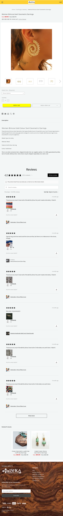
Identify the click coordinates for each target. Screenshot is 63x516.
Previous (3, 81)
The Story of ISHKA (37, 478)
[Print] (8, 114)
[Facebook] (2, 114)
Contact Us (35, 480)
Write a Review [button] (22, 19)
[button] (32, 175)
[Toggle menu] (2, 2)
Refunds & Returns (38, 474)
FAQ (33, 470)
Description (5, 120)
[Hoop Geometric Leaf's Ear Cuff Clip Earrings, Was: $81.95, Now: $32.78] (21, 440)
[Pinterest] (14, 114)
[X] (11, 114)
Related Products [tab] (6, 427)
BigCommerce (10, 510)
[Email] (5, 114)
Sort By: (46, 192)
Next (60, 81)
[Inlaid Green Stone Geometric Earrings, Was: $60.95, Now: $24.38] (40, 440)
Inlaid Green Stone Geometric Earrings (40, 452)
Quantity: (4, 97)
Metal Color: (8, 90)
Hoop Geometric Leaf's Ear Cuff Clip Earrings (20, 452)
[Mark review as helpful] (56, 215)
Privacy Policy (36, 472)
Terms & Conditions (38, 476)
